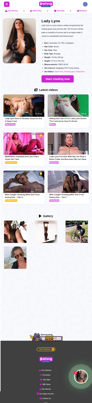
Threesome (80, 72)
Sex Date (61, 11)
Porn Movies (46, 370)
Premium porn (69, 72)
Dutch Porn (59, 72)
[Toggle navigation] (7, 4)
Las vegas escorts (46, 394)
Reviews (83, 11)
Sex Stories (13, 11)
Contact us (46, 398)
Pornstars (46, 375)
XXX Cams (37, 11)
